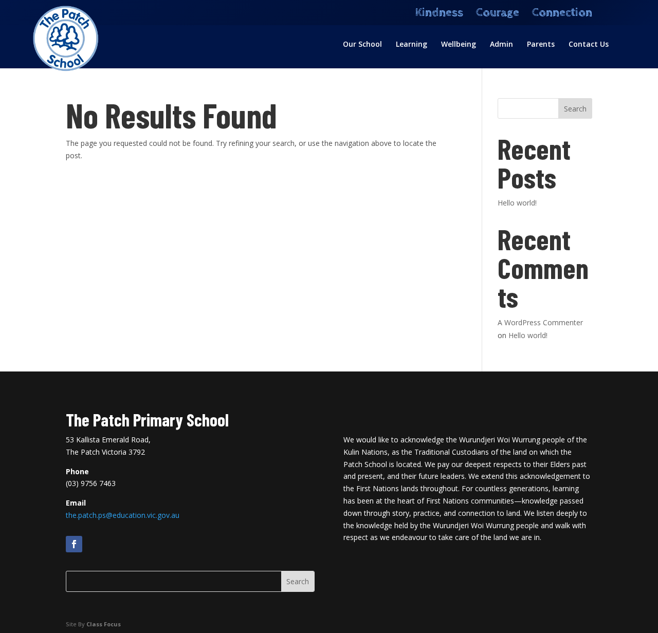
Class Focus (103, 624)
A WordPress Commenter (540, 322)
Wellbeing (458, 45)
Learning (411, 45)
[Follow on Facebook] (74, 544)
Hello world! (517, 203)
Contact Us (589, 45)
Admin (501, 45)
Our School (362, 45)
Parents (541, 45)
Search (575, 109)
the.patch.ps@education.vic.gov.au (122, 515)
